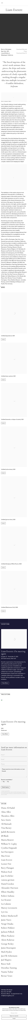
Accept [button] (14, 1018)
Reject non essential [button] (14, 1015)
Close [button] (25, 11)
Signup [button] (7, 29)
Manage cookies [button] (14, 1012)
